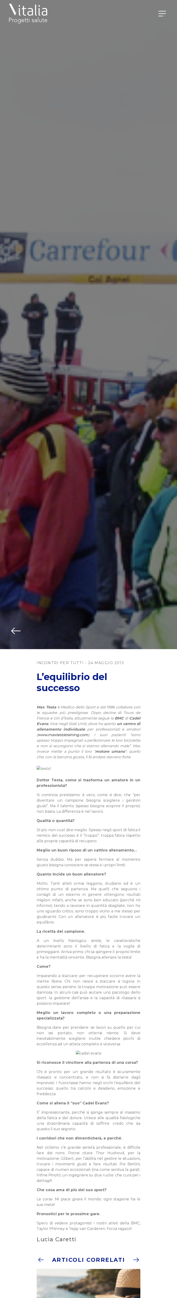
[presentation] (40, 1260)
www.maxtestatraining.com (63, 735)
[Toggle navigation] (162, 13)
